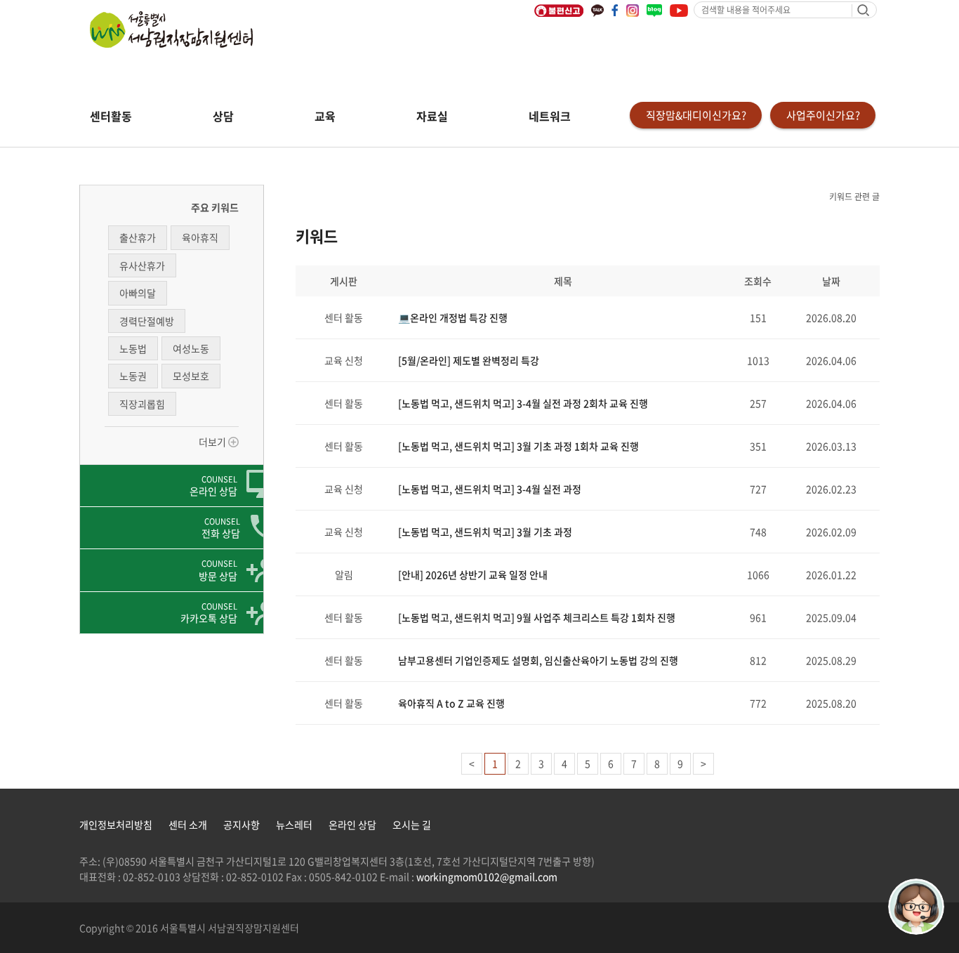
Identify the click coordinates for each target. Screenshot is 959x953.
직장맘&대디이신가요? (696, 115)
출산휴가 (137, 237)
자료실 (432, 115)
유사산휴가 (142, 265)
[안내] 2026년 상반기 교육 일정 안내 (473, 574)
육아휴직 (200, 237)
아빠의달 (137, 293)
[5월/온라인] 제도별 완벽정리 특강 (468, 360)
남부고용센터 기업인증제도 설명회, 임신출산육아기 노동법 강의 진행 (538, 660)
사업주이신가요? (823, 115)
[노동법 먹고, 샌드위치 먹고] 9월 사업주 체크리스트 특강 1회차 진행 (536, 617)
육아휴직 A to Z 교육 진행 (451, 703)
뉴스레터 (294, 824)
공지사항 (241, 824)
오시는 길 (411, 824)
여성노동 (191, 348)
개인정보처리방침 (115, 824)
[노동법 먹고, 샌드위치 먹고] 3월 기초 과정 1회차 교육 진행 (518, 446)
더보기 (213, 442)
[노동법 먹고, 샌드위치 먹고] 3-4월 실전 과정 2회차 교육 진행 (523, 403)
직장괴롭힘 (142, 404)
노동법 (133, 348)
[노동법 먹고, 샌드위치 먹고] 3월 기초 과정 (485, 532)
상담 (223, 115)
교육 (325, 115)
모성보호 (191, 376)
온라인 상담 (352, 824)
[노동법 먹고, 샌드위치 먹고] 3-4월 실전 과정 (489, 489)
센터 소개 (187, 824)
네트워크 (550, 115)
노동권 (133, 376)
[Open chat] (916, 907)
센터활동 (111, 115)
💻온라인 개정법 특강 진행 (453, 317)
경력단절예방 (146, 321)
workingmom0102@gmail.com (486, 876)
